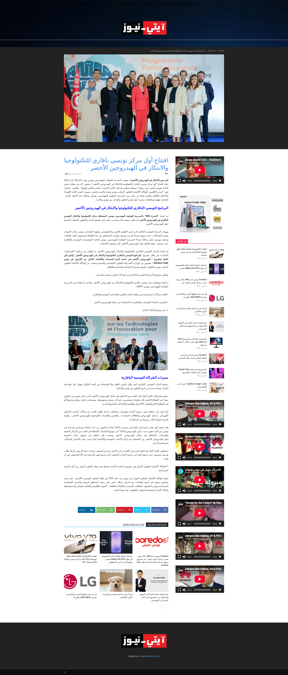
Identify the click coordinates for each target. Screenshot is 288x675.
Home (221, 50)
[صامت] (184, 180)
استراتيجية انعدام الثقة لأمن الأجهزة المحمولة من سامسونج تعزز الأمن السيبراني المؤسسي (154, 597)
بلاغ (66, 173)
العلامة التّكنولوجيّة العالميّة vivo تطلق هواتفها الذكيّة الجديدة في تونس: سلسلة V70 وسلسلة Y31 (80, 559)
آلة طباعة (85, 11)
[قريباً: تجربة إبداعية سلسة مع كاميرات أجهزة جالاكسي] (116, 580)
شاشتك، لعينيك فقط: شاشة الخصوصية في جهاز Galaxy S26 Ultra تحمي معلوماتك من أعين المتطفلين (116, 559)
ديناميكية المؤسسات (130, 4)
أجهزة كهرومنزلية (190, 4)
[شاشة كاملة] (179, 180)
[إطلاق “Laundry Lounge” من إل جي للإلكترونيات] (216, 387)
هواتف (111, 4)
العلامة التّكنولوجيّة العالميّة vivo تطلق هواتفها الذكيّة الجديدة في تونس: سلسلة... (191, 252)
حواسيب (146, 4)
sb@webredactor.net (150, 656)
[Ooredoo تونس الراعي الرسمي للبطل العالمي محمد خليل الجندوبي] (216, 358)
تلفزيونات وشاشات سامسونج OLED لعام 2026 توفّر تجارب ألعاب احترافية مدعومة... (192, 342)
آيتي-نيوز (98, 4)
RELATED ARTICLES (157, 525)
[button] (220, 4)
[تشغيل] (220, 180)
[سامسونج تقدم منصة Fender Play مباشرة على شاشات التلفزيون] (216, 373)
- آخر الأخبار (211, 50)
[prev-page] (165, 606)
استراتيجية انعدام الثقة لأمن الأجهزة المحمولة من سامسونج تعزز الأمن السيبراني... (192, 326)
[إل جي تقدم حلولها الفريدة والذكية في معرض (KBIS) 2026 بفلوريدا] (80, 580)
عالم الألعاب (71, 11)
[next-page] (160, 606)
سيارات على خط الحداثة (168, 4)
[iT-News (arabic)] (144, 28)
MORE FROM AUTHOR (133, 525)
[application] (200, 170)
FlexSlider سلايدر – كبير (78, 4)
